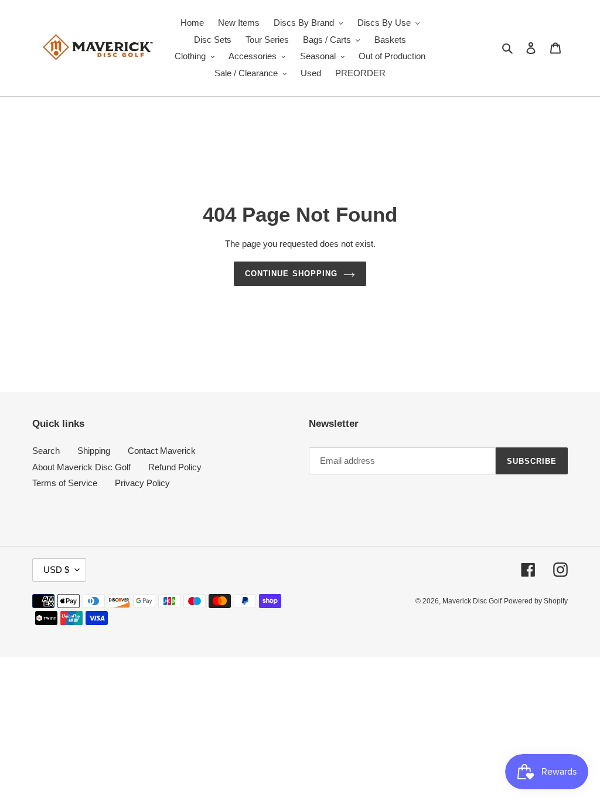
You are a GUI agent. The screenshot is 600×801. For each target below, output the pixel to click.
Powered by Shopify (536, 601)
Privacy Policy (142, 483)
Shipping (93, 451)
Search (46, 451)
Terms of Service (64, 483)
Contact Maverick (162, 451)
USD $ (56, 570)
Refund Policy (175, 467)
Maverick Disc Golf (472, 601)
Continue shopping (291, 273)
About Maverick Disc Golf (81, 467)
